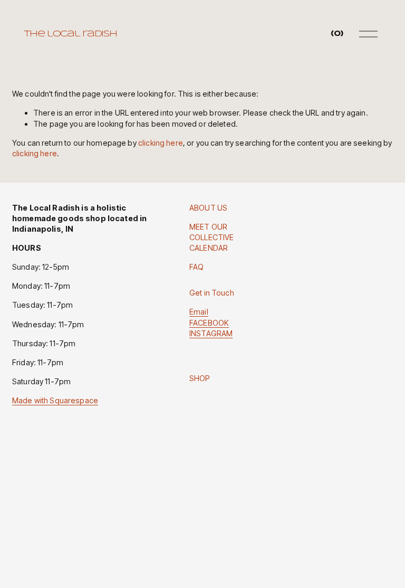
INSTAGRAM (211, 333)
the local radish (70, 34)
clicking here (160, 142)
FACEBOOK (209, 322)
